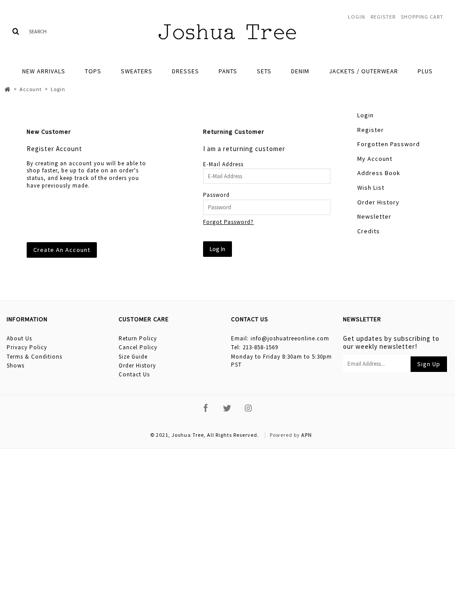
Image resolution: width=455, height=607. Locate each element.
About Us (19, 338)
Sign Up (428, 364)
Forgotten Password (388, 144)
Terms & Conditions (34, 356)
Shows (15, 365)
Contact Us (134, 374)
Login (365, 115)
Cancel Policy (138, 347)
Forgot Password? (228, 222)
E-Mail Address (223, 164)
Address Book (378, 173)
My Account (374, 159)
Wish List (370, 188)
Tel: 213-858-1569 (254, 347)
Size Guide (133, 356)
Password (216, 195)
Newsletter (374, 216)
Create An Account (61, 250)
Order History (378, 202)
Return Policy (138, 338)
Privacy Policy (27, 347)
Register (370, 130)
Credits (368, 231)
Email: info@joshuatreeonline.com (280, 338)
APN (306, 434)
